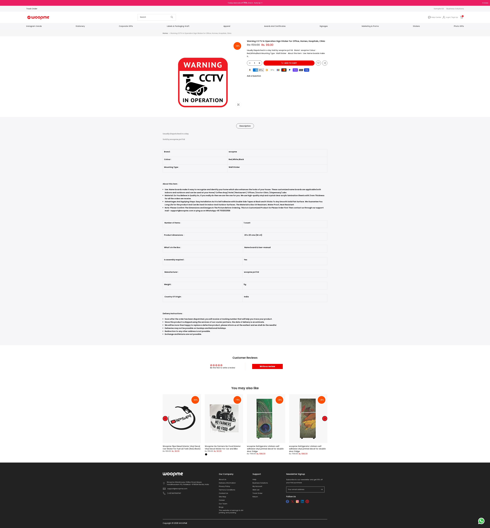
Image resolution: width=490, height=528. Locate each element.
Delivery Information (227, 483)
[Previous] (165, 418)
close (5, 3)
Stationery (80, 26)
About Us (222, 479)
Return (255, 497)
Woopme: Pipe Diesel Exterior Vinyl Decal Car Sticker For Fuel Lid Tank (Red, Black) (181, 447)
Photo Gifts (459, 26)
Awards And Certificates (275, 26)
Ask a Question (254, 76)
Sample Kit (439, 8)
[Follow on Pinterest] (307, 501)
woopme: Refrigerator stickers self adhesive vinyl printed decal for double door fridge (265, 449)
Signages (324, 26)
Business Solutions (455, 8)
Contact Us (223, 493)
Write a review (267, 366)
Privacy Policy (224, 486)
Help (254, 479)
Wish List (256, 490)
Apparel (226, 26)
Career (222, 500)
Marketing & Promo (370, 26)
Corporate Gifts (126, 26)
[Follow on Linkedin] (302, 501)
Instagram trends (34, 26)
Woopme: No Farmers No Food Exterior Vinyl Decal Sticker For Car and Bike (223, 447)
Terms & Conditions (227, 490)
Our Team (223, 504)
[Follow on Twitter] (292, 501)
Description (245, 126)
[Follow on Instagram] (297, 501)
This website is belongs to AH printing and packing (231, 511)
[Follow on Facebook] (287, 501)
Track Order (31, 8)
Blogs (221, 507)
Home (165, 33)
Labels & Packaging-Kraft (178, 26)
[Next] (324, 418)
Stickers (416, 26)
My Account (257, 486)
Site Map (222, 497)
